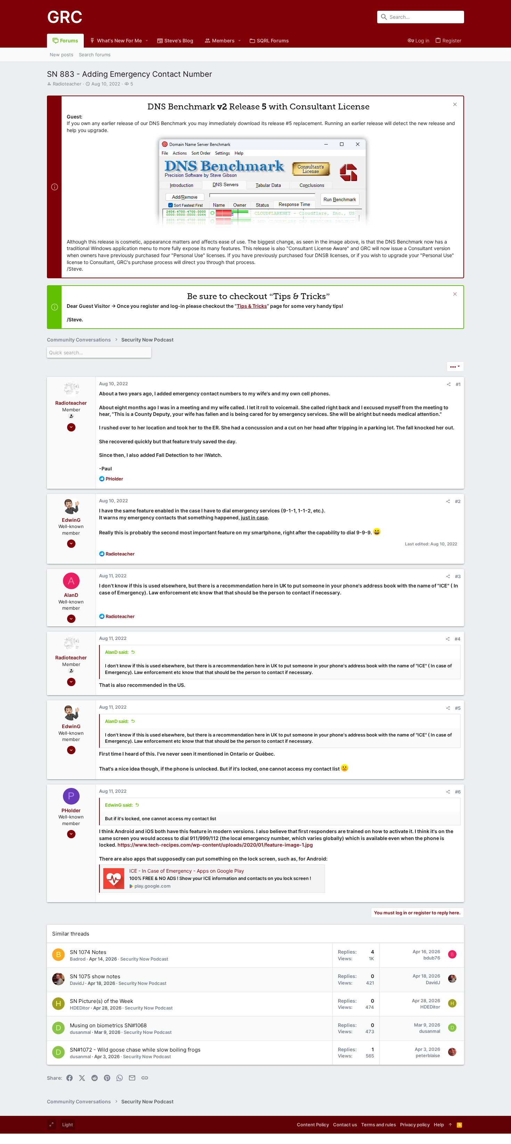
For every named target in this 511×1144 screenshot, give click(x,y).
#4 (458, 639)
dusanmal (80, 1032)
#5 (458, 708)
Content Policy (313, 1124)
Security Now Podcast (144, 959)
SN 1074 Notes (88, 952)
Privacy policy (415, 1124)
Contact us (345, 1124)
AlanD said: (117, 652)
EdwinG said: (119, 805)
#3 (458, 576)
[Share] (448, 384)
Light (67, 1124)
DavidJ (77, 983)
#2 (458, 501)
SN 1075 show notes (95, 976)
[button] (147, 41)
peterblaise (428, 1055)
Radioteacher (67, 84)
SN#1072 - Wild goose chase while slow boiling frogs (135, 1049)
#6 (458, 792)
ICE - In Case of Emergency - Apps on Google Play (186, 871)
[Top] (450, 1124)
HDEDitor (80, 1008)
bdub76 (431, 958)
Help (439, 1124)
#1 (458, 384)
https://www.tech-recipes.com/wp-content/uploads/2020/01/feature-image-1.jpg (215, 845)
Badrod (78, 959)
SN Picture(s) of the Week (101, 1001)
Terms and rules (378, 1124)
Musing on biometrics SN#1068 (108, 1025)
